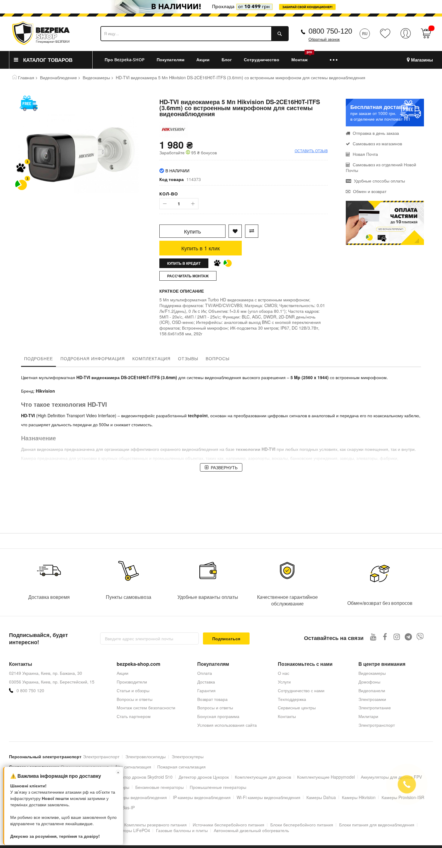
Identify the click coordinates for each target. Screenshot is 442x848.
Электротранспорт (376, 725)
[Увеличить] (193, 203)
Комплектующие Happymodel (326, 777)
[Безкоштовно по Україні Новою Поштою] (28, 103)
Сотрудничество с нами (301, 690)
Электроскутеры (188, 756)
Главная (26, 77)
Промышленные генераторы (218, 787)
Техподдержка (292, 699)
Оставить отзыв (311, 150)
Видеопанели (371, 690)
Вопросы (217, 358)
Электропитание (374, 708)
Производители (132, 682)
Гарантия (206, 690)
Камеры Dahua (321, 797)
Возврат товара (212, 699)
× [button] (118, 772)
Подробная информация (92, 358)
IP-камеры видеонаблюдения (202, 797)
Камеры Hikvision (359, 797)
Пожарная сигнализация (181, 767)
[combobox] (194, 34)
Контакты (287, 716)
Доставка (206, 682)
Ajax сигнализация (133, 767)
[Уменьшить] (165, 203)
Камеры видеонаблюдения (140, 797)
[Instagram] (397, 636)
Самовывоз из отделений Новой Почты (381, 167)
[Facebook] (385, 636)
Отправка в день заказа (375, 133)
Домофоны (369, 682)
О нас (283, 673)
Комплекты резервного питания (155, 825)
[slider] (221, 8)
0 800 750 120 (30, 690)
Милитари (368, 716)
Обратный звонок (324, 39)
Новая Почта (364, 154)
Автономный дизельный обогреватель (251, 830)
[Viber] (420, 636)
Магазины (422, 60)
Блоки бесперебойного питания (301, 825)
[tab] (38, 360)
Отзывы (188, 358)
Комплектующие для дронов (263, 777)
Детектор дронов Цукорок (204, 777)
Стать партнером (134, 716)
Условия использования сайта (227, 725)
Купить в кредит (184, 263)
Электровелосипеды (145, 756)
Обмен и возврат (369, 191)
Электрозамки (372, 699)
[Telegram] (408, 636)
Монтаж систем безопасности (146, 708)
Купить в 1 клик (200, 248)
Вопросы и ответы (134, 699)
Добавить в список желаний (235, 231)
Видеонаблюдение (58, 77)
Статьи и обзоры (133, 690)
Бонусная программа (218, 716)
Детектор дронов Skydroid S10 (143, 777)
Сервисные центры (297, 708)
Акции (122, 673)
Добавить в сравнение (251, 231)
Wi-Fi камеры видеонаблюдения (268, 797)
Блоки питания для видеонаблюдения (376, 825)
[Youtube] (373, 636)
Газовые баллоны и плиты (182, 830)
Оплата (204, 673)
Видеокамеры (96, 77)
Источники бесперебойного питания (228, 825)
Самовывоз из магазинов (376, 143)
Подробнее (38, 358)
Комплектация (151, 358)
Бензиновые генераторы (159, 787)
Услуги (284, 682)
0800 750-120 (330, 31)
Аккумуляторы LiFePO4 (127, 830)
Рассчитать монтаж (188, 276)
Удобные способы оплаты (379, 181)
